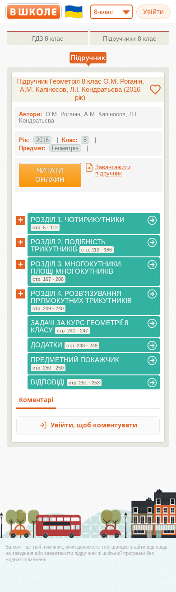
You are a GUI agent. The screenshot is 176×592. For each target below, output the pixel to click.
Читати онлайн (50, 174)
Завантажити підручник (112, 170)
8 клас (47, 38)
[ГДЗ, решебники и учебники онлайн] (33, 11)
